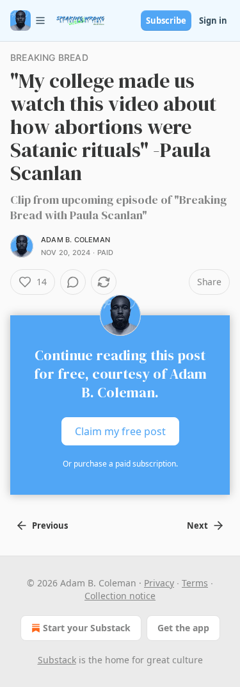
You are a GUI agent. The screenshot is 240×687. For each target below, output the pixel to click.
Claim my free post (120, 431)
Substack (57, 660)
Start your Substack (87, 628)
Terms (195, 583)
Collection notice (120, 596)
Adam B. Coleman (75, 239)
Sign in (213, 20)
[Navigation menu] (28, 20)
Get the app (183, 628)
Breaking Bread (49, 57)
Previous (50, 525)
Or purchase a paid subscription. (120, 463)
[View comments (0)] (73, 282)
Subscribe (166, 20)
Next (197, 525)
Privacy (159, 583)
